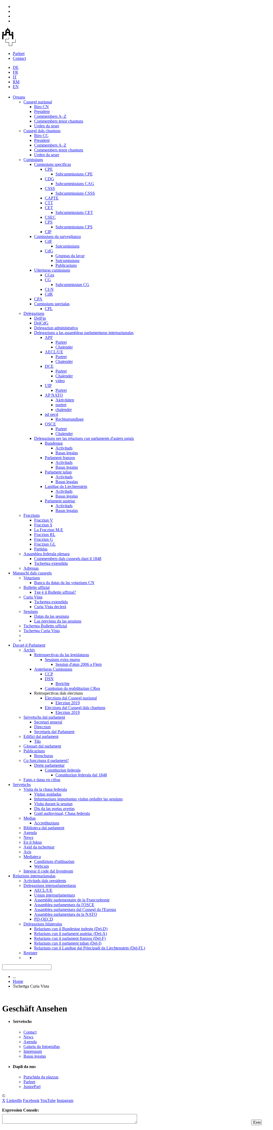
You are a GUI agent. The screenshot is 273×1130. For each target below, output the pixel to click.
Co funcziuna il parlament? (46, 760)
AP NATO (54, 395)
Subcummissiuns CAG (74, 183)
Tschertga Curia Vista (41, 630)
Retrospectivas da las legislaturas (61, 654)
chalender (63, 409)
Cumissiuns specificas (52, 164)
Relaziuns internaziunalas (34, 876)
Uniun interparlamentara (54, 895)
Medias (29, 818)
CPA (38, 299)
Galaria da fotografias (41, 1046)
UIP (48, 385)
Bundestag (54, 443)
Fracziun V (43, 520)
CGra (49, 275)
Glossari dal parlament (42, 746)
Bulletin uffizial (36, 587)
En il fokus (32, 842)
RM (16, 82)
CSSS (50, 188)
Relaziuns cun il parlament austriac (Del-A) (70, 933)
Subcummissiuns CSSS (75, 193)
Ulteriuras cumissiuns (52, 270)
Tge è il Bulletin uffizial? (55, 592)
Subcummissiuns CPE (74, 174)
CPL (49, 308)
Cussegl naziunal (37, 102)
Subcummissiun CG (72, 284)
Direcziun (42, 727)
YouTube (48, 1100)
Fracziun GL (45, 544)
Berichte (62, 683)
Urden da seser (46, 126)
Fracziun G (43, 539)
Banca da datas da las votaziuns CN (64, 582)
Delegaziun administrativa (56, 328)
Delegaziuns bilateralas (42, 924)
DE (16, 67)
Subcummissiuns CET (74, 212)
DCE (49, 366)
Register (30, 953)
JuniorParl (32, 1086)
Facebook (31, 1100)
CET (49, 207)
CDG (49, 179)
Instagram (65, 1100)
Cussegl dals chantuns (42, 130)
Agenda (30, 832)
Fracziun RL (44, 534)
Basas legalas (66, 453)
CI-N (49, 289)
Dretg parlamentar (49, 765)
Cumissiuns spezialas (52, 304)
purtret (60, 404)
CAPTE (52, 198)
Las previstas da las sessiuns (57, 621)
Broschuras (43, 755)
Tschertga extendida (51, 563)
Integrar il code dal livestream (48, 871)
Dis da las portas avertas (54, 808)
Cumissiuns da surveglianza (57, 236)
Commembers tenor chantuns (58, 121)
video (60, 380)
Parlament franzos (60, 457)
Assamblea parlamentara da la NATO (65, 914)
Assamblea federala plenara (46, 554)
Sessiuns (30, 611)
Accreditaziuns (46, 823)
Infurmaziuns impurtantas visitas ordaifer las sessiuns (78, 799)
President (42, 111)
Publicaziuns (66, 265)
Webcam (41, 866)
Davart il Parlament (29, 645)
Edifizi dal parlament (40, 736)
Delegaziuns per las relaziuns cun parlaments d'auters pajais (84, 438)
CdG (49, 251)
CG (48, 279)
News (28, 837)
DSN (49, 679)
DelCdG (41, 323)
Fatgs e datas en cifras (41, 779)
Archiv (29, 650)
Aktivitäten (64, 400)
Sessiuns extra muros (62, 659)
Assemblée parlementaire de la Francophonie (72, 900)
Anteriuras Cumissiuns (53, 669)
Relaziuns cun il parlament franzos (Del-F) (70, 938)
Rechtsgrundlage (69, 419)
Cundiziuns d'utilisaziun (54, 861)
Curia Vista (32, 597)
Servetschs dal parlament (44, 717)
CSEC (50, 217)
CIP (48, 231)
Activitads (64, 448)
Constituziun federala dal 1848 (81, 775)
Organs (19, 97)
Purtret (61, 342)
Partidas (40, 549)
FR (15, 72)
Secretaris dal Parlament (54, 731)
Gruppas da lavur (70, 255)
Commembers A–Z (50, 116)
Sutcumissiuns (67, 246)
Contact (19, 58)
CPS (49, 222)
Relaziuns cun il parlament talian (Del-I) (67, 943)
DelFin (40, 318)
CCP (49, 674)
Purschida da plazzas (40, 1077)
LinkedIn (14, 1100)
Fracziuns (31, 515)
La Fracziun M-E (48, 529)
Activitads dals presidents (44, 880)
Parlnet (19, 53)
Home (18, 981)
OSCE (50, 424)
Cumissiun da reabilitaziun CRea (72, 688)
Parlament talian (58, 472)
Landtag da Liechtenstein (66, 486)
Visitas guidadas (47, 794)
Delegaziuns (33, 313)
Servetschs (22, 784)
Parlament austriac (60, 501)
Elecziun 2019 (67, 703)
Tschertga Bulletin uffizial (45, 626)
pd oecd (51, 414)
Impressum (32, 1051)
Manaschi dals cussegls (32, 573)
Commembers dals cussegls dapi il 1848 (67, 558)
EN (16, 86)
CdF (48, 241)
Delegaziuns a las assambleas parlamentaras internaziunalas (84, 332)
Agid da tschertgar (38, 847)
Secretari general (48, 722)
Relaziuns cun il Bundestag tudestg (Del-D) (70, 928)
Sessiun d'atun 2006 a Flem (78, 664)
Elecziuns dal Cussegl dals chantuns (75, 707)
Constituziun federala (63, 770)
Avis (27, 852)
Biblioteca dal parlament (43, 828)
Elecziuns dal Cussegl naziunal (71, 698)
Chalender (64, 347)
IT (15, 77)
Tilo (37, 741)
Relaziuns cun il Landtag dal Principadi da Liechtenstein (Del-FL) (89, 948)
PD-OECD (43, 919)
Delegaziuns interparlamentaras (49, 885)
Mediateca (32, 856)
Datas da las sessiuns (51, 616)
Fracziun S (43, 525)
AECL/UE (54, 352)
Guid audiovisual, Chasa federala (62, 813)
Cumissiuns (33, 159)
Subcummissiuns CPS (74, 227)
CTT (49, 203)
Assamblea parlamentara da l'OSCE (64, 904)
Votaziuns (31, 578)
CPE (49, 169)
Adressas (31, 568)
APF (49, 337)
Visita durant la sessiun (53, 803)
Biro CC (41, 135)
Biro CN (41, 106)
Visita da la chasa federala (45, 789)
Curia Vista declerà (50, 606)
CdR (49, 294)
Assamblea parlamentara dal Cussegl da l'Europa (75, 909)
